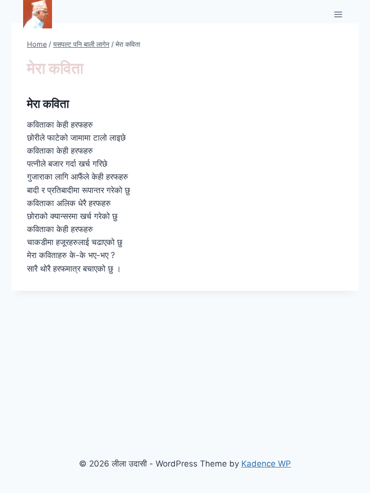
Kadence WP (266, 463)
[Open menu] (338, 14)
